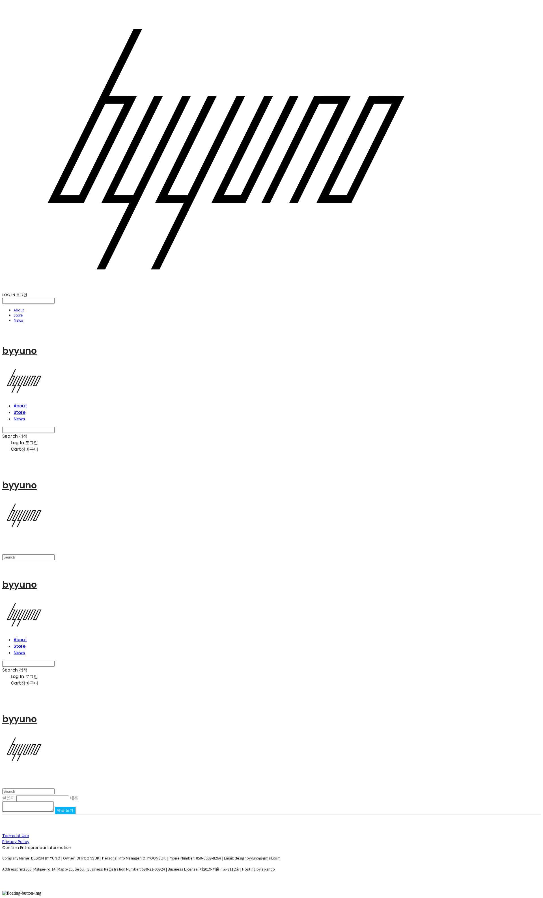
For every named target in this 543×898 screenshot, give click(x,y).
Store (18, 315)
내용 (74, 797)
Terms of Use (15, 836)
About (19, 310)
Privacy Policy (15, 841)
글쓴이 (8, 797)
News (18, 320)
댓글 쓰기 (65, 810)
